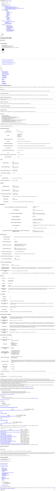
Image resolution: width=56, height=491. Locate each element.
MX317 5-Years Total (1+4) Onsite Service (6, 437)
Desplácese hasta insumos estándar (4, 399)
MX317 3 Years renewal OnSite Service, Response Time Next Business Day (10, 430)
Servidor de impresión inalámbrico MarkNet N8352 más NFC (8, 436)
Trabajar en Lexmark (4, 470)
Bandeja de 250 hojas (3, 431)
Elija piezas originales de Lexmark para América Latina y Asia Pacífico (14, 8)
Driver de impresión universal (11, 30)
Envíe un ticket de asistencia (4, 464)
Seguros (8, 13)
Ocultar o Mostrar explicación (29, 388)
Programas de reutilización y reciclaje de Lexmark (11, 7)
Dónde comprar (4, 475)
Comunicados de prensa (5, 473)
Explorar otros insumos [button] (3, 413)
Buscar (3, 2)
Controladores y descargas (10, 29)
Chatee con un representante (4, 466)
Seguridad (8, 17)
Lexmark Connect (4, 469)
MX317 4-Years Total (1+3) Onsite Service (6, 438)
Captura (8, 19)
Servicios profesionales (8, 23)
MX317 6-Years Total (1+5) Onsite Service (6, 440)
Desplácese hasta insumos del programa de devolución (7, 394)
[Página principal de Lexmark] (8, 0)
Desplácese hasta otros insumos (4, 405)
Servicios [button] (3, 20)
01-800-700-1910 (5, 459)
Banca (8, 11)
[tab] (29, 71)
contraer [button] (1, 418)
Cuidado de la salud (9, 12)
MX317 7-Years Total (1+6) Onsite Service (6, 439)
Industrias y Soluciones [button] (5, 9)
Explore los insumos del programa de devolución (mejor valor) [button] (9, 407)
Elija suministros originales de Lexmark (10, 6)
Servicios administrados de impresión (10, 21)
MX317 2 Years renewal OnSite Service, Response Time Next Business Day (10, 443)
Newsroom (3, 471)
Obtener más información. (34, 398)
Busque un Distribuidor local (4, 463)
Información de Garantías (10, 27)
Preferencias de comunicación (6, 478)
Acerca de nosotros (4, 468)
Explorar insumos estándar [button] (4, 420)
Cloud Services (7, 22)
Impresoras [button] (3, 4)
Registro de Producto (9, 26)
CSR (2, 479)
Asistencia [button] (3, 24)
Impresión (8, 18)
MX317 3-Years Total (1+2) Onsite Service (6, 434)
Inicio (2, 33)
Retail (7, 15)
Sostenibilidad (4, 477)
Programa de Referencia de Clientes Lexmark (8, 472)
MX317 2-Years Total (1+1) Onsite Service (6, 435)
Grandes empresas (7, 5)
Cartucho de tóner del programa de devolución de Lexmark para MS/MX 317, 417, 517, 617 (12, 410)
